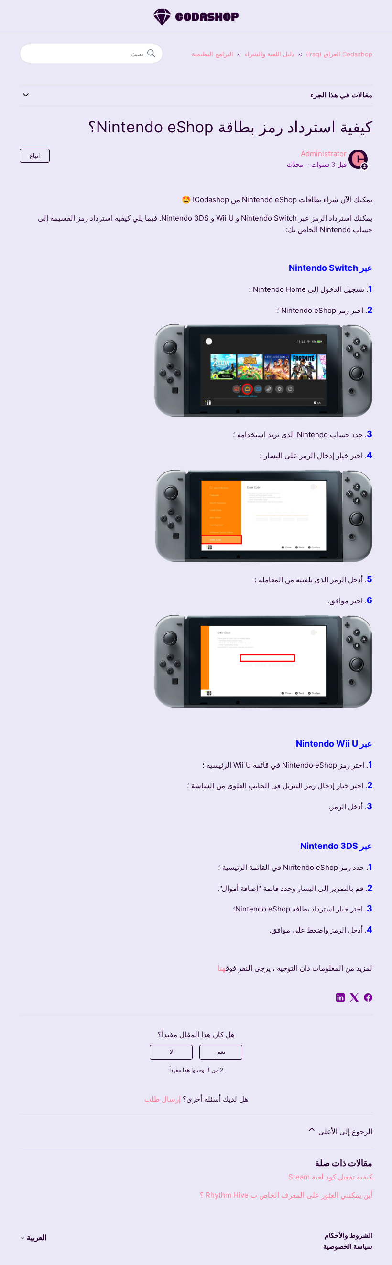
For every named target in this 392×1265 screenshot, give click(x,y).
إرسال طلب (162, 1099)
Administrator (324, 153)
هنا (222, 968)
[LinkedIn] (340, 997)
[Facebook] (368, 997)
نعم (221, 1051)
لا (171, 1051)
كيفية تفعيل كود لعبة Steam (330, 1176)
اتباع (35, 155)
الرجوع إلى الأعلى (344, 1131)
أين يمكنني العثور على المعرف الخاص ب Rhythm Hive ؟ (286, 1195)
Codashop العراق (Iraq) (339, 54)
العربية (35, 1237)
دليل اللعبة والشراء (269, 54)
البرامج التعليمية (212, 54)
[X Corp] (354, 997)
